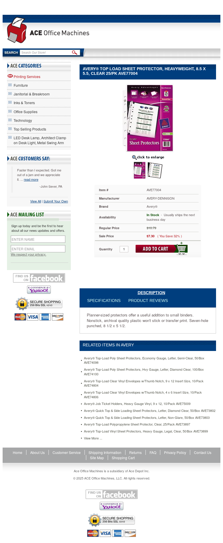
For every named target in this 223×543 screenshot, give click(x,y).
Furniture (21, 85)
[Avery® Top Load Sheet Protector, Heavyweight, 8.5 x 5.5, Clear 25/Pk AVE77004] (148, 117)
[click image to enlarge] (148, 157)
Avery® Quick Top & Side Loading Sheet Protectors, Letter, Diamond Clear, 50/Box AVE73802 (149, 410)
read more (31, 179)
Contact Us (202, 452)
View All (35, 201)
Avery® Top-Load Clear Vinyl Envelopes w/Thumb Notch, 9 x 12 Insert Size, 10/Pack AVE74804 (144, 383)
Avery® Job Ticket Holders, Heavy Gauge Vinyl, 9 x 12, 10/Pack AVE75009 (137, 403)
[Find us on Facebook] (39, 278)
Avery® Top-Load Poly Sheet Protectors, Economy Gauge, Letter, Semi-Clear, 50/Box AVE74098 (144, 360)
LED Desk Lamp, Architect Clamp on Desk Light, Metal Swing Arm (40, 140)
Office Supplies (25, 111)
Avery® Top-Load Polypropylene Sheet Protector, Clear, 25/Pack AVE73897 (137, 424)
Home (17, 452)
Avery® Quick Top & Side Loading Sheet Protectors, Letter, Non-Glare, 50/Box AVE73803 (147, 417)
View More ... (93, 438)
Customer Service (67, 452)
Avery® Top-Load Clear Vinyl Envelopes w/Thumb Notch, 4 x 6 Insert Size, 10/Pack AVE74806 (143, 394)
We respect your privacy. (28, 254)
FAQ (153, 452)
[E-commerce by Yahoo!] (39, 289)
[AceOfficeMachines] (48, 30)
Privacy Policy (175, 452)
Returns (135, 452)
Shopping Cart (123, 457)
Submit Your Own (56, 201)
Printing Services (27, 76)
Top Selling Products (30, 128)
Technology (23, 120)
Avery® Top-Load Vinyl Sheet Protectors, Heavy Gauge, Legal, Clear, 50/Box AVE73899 (146, 431)
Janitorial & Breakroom (32, 93)
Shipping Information (105, 452)
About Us (37, 452)
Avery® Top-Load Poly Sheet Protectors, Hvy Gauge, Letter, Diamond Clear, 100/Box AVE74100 (144, 371)
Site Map (97, 457)
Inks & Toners (24, 102)
